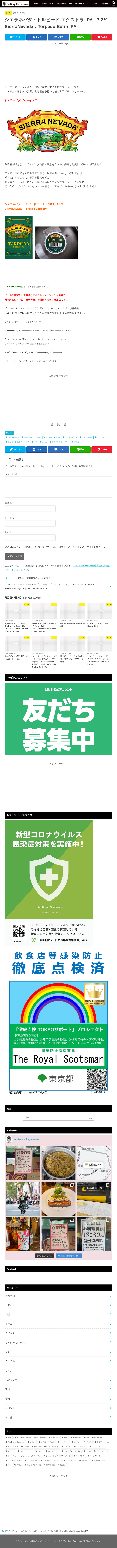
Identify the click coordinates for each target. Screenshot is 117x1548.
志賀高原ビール (100, 1460)
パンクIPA (76, 1451)
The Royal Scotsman (32, 437)
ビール (8, 13)
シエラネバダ (87, 437)
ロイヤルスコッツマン (60, 442)
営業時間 (10, 1295)
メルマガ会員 (61, 3)
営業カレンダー (47, 3)
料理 (7, 1314)
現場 (7, 1389)
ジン (7, 1351)
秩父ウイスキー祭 (34, 1465)
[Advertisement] (58, 65)
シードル (67, 1447)
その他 (8, 1417)
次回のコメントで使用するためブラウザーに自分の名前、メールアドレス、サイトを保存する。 (57, 546)
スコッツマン (102, 437)
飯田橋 (62, 1465)
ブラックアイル (102, 1451)
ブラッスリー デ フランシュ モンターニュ (24, 1456)
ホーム (36, 3)
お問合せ (105, 3)
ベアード (66, 1456)
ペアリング (11, 1380)
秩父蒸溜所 (50, 1465)
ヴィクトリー (71, 1460)
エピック (77, 1442)
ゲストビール (13, 1447)
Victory (32, 1442)
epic (65, 1437)
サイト (8, 532)
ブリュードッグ (52, 1456)
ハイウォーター (26, 1451)
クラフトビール (71, 437)
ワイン (8, 1370)
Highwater (76, 1437)
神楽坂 (76, 442)
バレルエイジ (53, 1451)
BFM (9, 1437)
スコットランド (98, 1447)
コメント (11, 474)
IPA (87, 1437)
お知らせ (10, 1305)
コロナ (26, 1447)
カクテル (10, 1361)
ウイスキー (11, 1333)
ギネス (88, 1442)
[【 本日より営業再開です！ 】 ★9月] (58, 1199)
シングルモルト (52, 1447)
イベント (10, 1408)
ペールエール (95, 1456)
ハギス (40, 1451)
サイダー (37, 1447)
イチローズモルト (48, 1442)
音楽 (7, 1398)
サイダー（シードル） (17, 1342)
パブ (35, 442)
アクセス (95, 3)
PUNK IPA (98, 1437)
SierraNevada (13, 437)
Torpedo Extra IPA (53, 437)
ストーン (11, 1451)
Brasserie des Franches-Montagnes (31, 1437)
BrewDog (54, 1437)
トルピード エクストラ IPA (18, 442)
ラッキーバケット (15, 1460)
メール (10, 517)
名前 (8, 503)
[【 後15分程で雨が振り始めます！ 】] (94, 1163)
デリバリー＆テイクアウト (79, 3)
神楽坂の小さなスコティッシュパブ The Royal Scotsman (56, 1541)
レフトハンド (32, 1460)
